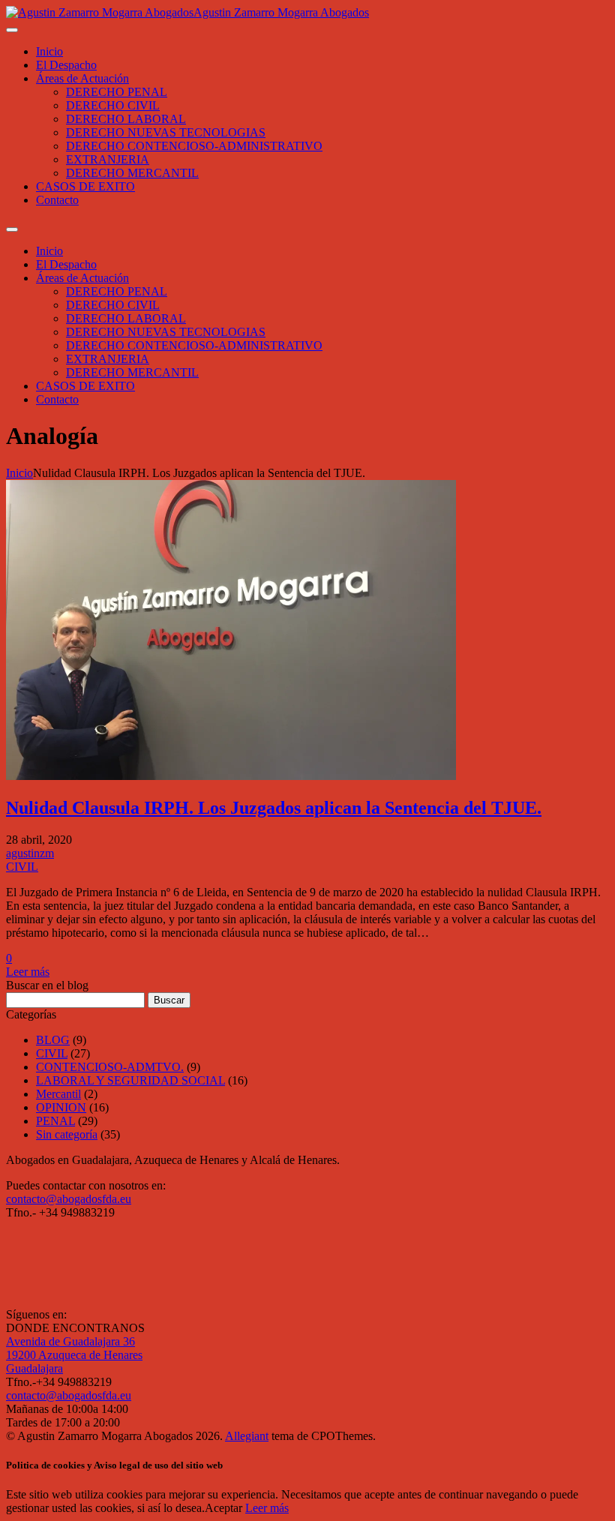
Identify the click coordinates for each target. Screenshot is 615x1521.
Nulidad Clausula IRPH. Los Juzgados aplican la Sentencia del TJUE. (274, 808)
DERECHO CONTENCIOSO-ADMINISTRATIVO (194, 146)
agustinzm (30, 853)
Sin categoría (67, 1134)
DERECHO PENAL (116, 92)
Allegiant (246, 1436)
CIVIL (22, 866)
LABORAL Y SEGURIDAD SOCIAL (130, 1080)
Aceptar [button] (223, 1508)
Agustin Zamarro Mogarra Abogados (281, 12)
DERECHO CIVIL (113, 105)
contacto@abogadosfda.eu (68, 1198)
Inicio (49, 51)
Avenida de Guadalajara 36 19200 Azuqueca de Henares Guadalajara (74, 1355)
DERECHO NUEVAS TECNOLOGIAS (166, 132)
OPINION (61, 1107)
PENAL (55, 1120)
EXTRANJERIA (107, 159)
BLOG (53, 1040)
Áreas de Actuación (82, 78)
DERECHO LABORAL (126, 118)
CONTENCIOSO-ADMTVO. (110, 1066)
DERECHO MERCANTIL (132, 172)
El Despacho (66, 64)
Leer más (28, 971)
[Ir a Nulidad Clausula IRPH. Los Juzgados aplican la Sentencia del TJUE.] (231, 776)
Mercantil (58, 1094)
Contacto (57, 200)
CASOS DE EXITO (85, 186)
